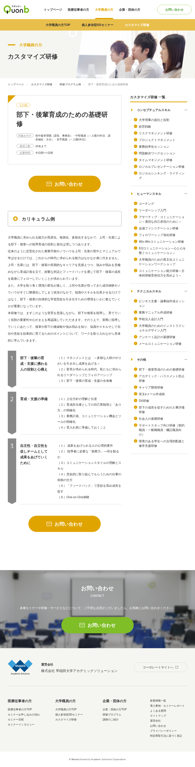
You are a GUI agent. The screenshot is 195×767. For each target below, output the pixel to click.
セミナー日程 (16, 719)
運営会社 (155, 720)
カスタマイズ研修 (137, 25)
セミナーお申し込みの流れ (24, 714)
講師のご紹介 (111, 719)
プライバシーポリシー (163, 730)
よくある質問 (158, 710)
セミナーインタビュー (21, 724)
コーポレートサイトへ (158, 667)
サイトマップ (158, 715)
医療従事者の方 (78, 9)
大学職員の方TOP (58, 25)
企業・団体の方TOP (115, 709)
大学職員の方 (104, 9)
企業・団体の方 (129, 9)
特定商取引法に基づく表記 (166, 735)
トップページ (53, 9)
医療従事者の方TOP (20, 709)
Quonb (16, 9)
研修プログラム (112, 714)
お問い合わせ (174, 9)
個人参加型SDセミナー (97, 25)
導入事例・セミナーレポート (167, 705)
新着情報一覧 (158, 700)
